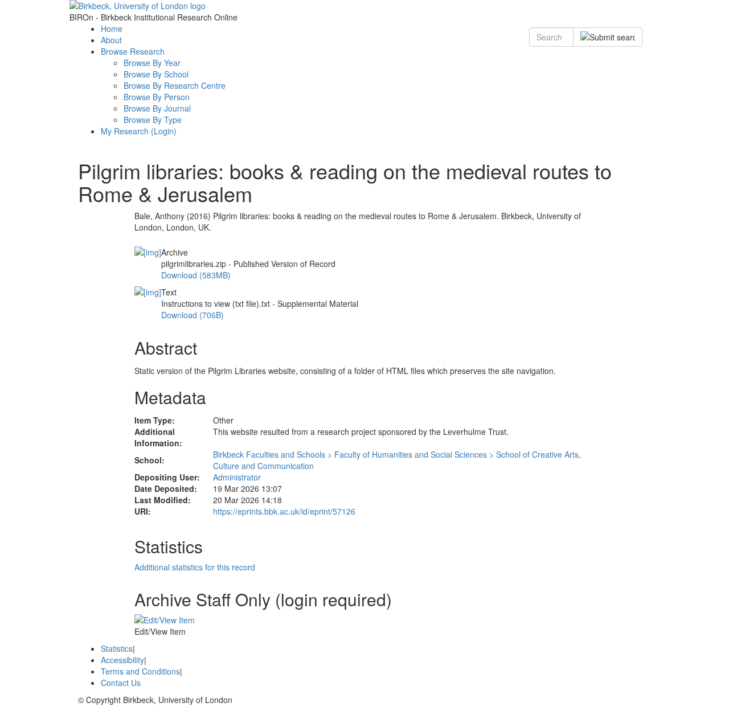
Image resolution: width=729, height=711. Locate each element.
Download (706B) (192, 314)
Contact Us (121, 682)
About (111, 40)
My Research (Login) (139, 131)
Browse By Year (152, 62)
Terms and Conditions (140, 671)
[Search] (607, 37)
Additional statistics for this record (194, 567)
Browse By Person (157, 96)
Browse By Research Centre (175, 85)
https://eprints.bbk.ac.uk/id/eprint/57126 (284, 511)
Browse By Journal (157, 108)
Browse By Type (153, 119)
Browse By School (156, 74)
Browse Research (133, 51)
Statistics (117, 648)
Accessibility (122, 659)
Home (111, 28)
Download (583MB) (196, 275)
